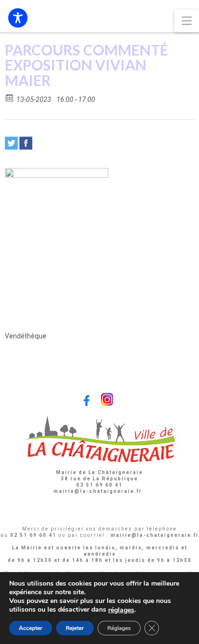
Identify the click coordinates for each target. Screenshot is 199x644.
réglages (121, 610)
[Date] (10, 97)
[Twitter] (11, 143)
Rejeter (75, 628)
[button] (186, 21)
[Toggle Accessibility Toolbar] (17, 17)
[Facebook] (25, 143)
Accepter (31, 628)
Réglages (119, 628)
